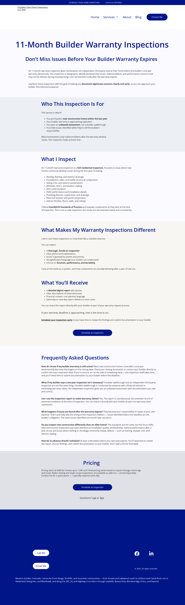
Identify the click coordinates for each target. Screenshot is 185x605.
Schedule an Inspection (92, 332)
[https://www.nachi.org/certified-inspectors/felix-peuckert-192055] (71, 532)
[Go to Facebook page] (137, 553)
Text (102, 497)
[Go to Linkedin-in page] (151, 553)
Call (94, 497)
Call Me (41, 553)
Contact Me (157, 17)
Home (95, 17)
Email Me (41, 566)
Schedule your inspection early (56, 320)
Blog (138, 17)
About (127, 17)
